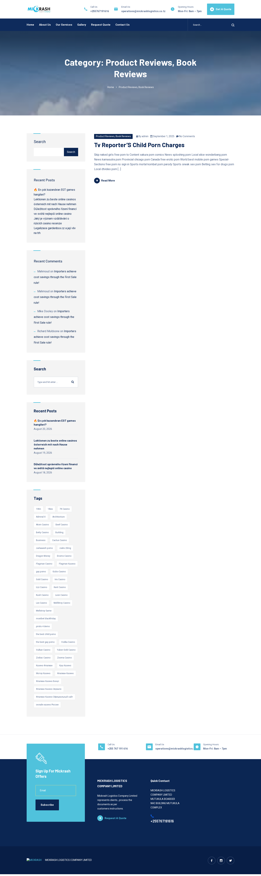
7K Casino (65, 509)
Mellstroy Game (43, 610)
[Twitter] (230, 860)
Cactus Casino (59, 540)
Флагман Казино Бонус (47, 681)
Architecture (58, 516)
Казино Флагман (44, 665)
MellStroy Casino (62, 603)
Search (40, 142)
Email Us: (125, 7)
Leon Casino (61, 595)
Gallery (81, 25)
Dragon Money (43, 556)
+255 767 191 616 (118, 749)
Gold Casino (42, 579)
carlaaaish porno (44, 548)
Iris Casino (60, 579)
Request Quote (100, 25)
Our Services (64, 25)
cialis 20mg (65, 548)
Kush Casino (42, 595)
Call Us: (111, 744)
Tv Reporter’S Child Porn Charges (139, 144)
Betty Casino (42, 532)
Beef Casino (62, 524)
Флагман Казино (65, 673)
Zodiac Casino (43, 657)
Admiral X (41, 516)
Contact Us (122, 25)
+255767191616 (99, 11)
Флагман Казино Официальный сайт (54, 696)
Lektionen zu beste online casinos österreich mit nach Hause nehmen (55, 444)
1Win (38, 509)
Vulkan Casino (43, 649)
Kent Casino (60, 587)
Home (30, 25)
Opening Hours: (186, 7)
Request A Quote (115, 818)
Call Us (93, 7)
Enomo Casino (64, 556)
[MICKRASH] (39, 9)
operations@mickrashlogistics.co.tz (143, 11)
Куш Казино (65, 665)
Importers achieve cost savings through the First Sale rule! (55, 277)
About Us (45, 25)
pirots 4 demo (43, 626)
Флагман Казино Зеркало (48, 689)
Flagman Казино (67, 563)
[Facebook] (212, 860)
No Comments (187, 136)
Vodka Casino (68, 642)
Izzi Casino (41, 587)
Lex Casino (41, 603)
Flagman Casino (44, 563)
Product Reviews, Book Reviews (113, 136)
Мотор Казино (43, 673)
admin (145, 136)
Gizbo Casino (59, 571)
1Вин (50, 509)
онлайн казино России (47, 704)
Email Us (159, 744)
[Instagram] (221, 860)
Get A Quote (223, 9)
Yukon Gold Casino (66, 649)
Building (59, 532)
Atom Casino (42, 524)
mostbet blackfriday (46, 618)
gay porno (41, 571)
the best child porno (46, 634)
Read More (108, 181)
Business (40, 540)
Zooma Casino (64, 657)
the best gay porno (45, 642)
